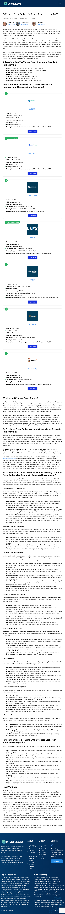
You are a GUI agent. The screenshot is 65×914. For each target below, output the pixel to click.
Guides (43, 851)
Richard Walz (41, 24)
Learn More (32, 131)
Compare (43, 847)
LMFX (32, 238)
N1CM (32, 280)
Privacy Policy (59, 910)
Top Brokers (44, 845)
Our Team (32, 849)
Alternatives (44, 849)
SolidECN (32, 109)
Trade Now (32, 215)
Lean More (32, 302)
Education (44, 854)
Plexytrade (32, 154)
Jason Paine (11, 24)
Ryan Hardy (24, 24)
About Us (32, 845)
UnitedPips (32, 196)
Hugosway (32, 369)
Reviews (43, 853)
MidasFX (32, 324)
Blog (42, 858)
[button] (55, 3)
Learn (42, 856)
